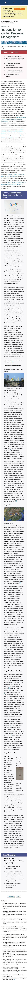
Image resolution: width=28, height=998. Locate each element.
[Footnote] (12, 361)
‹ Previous (11, 896)
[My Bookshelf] (5, 2)
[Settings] (22, 2)
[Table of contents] (14, 2)
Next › (18, 896)
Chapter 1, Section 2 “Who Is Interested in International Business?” (12, 131)
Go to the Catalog (19, 9)
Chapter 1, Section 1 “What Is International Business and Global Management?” (13, 119)
